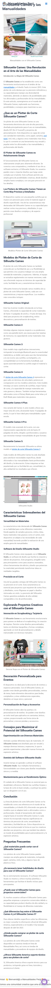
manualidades (9, 87)
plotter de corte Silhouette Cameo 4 (20, 377)
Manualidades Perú (21, 3)
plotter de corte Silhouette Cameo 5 (26, 449)
